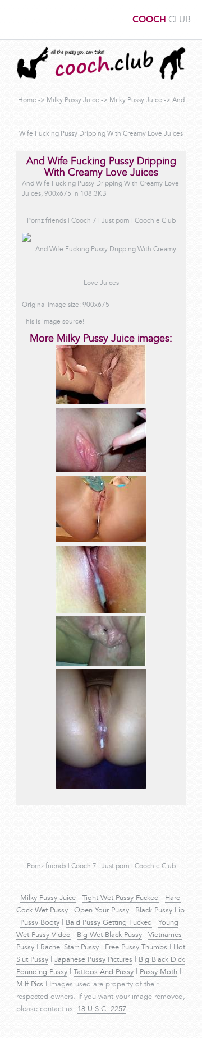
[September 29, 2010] (101, 470)
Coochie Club (155, 221)
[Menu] (14, 20)
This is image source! (53, 322)
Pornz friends (46, 221)
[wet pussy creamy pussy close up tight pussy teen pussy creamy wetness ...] (101, 787)
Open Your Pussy (101, 911)
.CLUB (161, 20)
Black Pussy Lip (160, 911)
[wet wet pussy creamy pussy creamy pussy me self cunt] (101, 611)
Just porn (116, 221)
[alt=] (101, 403)
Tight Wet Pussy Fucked (120, 898)
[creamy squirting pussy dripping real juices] (101, 664)
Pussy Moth (158, 972)
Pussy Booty (39, 923)
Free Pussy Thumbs (136, 948)
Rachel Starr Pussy (69, 948)
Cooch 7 (84, 221)
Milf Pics (29, 985)
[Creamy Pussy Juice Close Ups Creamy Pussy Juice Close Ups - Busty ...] (101, 541)
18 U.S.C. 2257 (101, 1009)
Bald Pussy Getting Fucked (109, 923)
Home (27, 100)
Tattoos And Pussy (104, 972)
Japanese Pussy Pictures (93, 960)
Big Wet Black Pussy (109, 935)
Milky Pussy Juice (73, 100)
